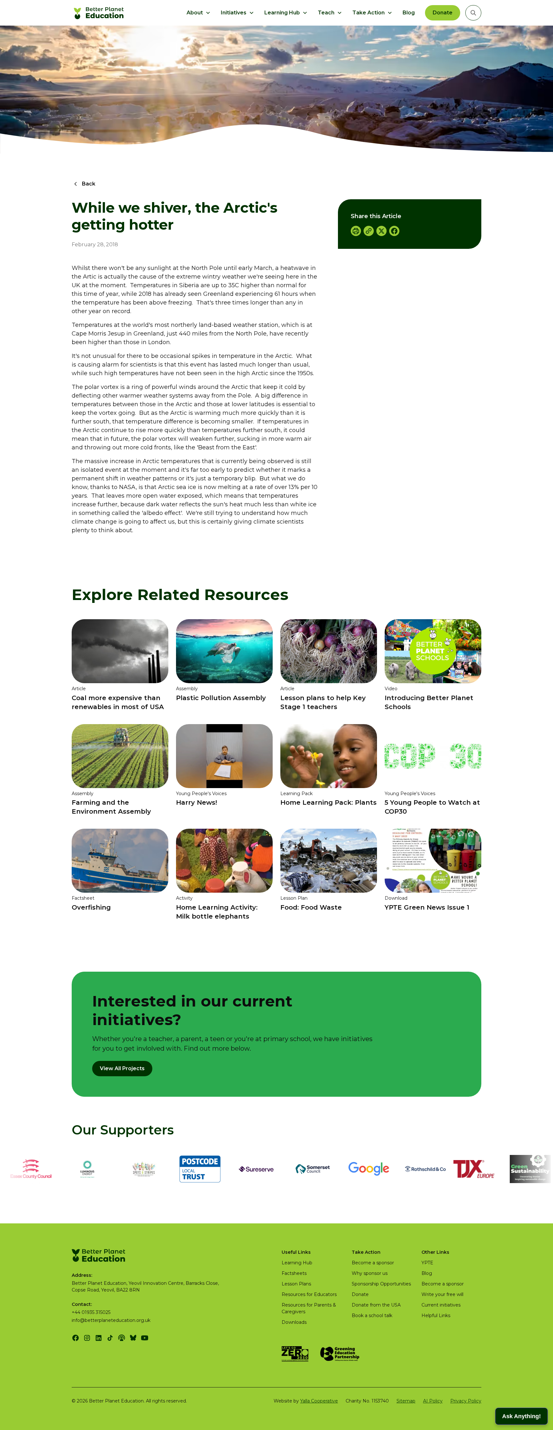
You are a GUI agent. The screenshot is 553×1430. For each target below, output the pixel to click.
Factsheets (294, 1273)
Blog (409, 13)
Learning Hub (297, 1263)
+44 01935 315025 (91, 1312)
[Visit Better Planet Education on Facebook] (75, 1338)
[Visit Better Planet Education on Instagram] (87, 1338)
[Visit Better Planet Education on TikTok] (110, 1338)
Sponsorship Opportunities (381, 1284)
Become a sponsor (373, 1263)
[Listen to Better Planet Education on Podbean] (121, 1338)
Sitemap (406, 1401)
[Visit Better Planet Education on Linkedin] (98, 1338)
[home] (100, 12)
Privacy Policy (465, 1401)
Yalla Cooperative (319, 1401)
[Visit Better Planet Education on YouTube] (144, 1338)
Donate (443, 13)
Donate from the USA (376, 1305)
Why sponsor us (370, 1273)
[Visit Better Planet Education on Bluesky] (133, 1338)
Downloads (294, 1322)
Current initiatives (441, 1305)
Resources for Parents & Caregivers (309, 1308)
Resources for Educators (309, 1294)
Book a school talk (372, 1315)
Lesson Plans (296, 1284)
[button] (198, 12)
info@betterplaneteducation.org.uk (111, 1320)
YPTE (427, 1263)
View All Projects (122, 1068)
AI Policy (433, 1401)
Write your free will (442, 1294)
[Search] (473, 12)
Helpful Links (435, 1315)
